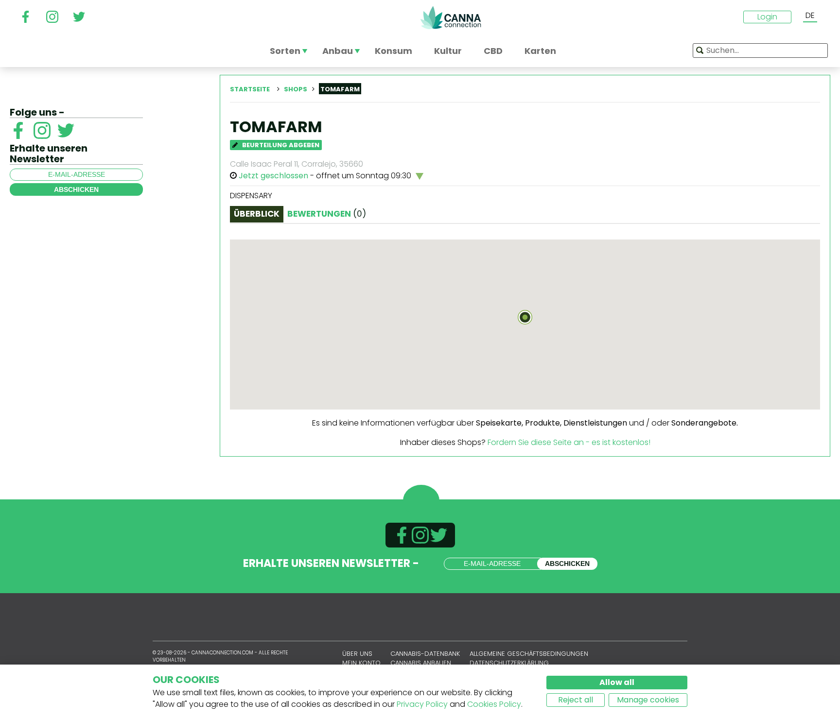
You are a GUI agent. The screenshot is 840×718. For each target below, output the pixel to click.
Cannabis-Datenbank (425, 653)
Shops (295, 89)
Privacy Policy (422, 704)
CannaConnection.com (451, 17)
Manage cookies (648, 699)
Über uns (357, 653)
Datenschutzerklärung (509, 662)
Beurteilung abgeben (280, 145)
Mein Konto (361, 662)
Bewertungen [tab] (326, 214)
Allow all (616, 682)
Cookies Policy (494, 704)
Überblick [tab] (257, 214)
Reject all (575, 699)
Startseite (250, 89)
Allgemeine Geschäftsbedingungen (529, 653)
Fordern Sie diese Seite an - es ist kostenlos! (569, 442)
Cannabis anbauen (420, 662)
